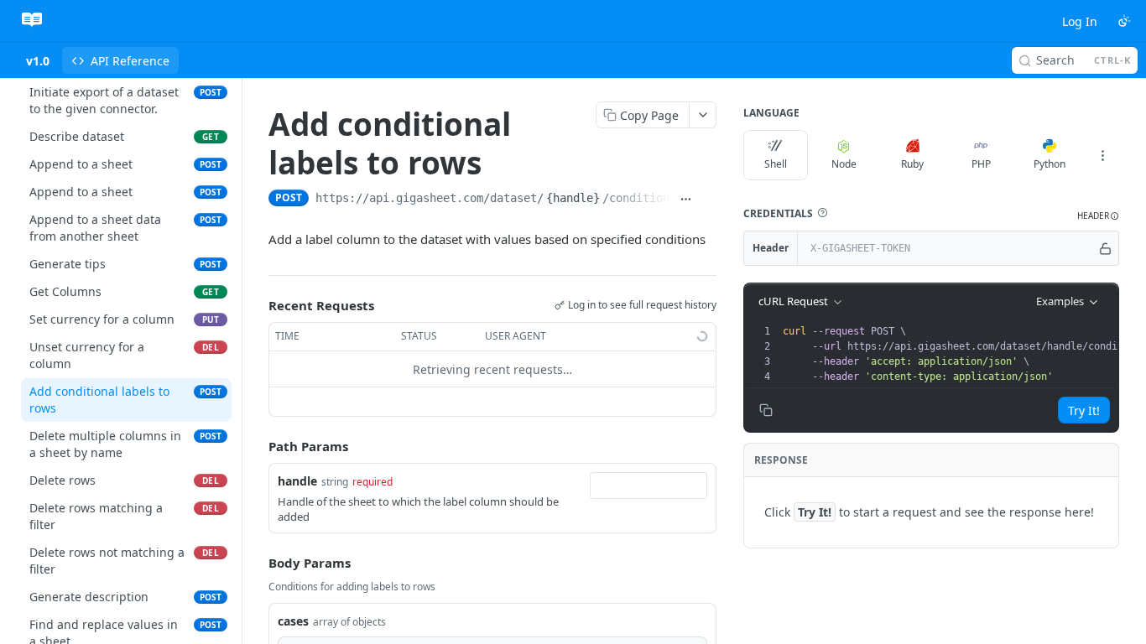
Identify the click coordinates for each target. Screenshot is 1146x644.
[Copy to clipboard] (708, 200)
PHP (981, 164)
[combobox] (648, 485)
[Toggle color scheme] (1124, 21)
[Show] (1105, 248)
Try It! (1084, 410)
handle (297, 481)
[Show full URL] (686, 200)
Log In (1079, 21)
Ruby (912, 164)
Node (844, 164)
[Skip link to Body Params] (257, 563)
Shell (775, 164)
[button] (822, 213)
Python (1049, 164)
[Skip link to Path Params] (257, 447)
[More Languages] (1102, 155)
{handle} (573, 198)
